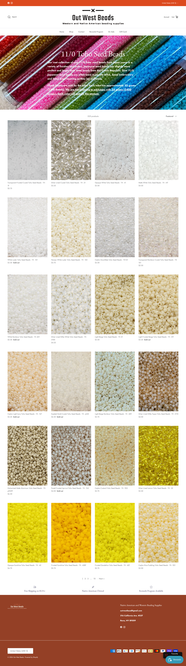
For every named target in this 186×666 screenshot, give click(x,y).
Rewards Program (96, 31)
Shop (71, 31)
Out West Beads (18, 657)
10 (95, 578)
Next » (101, 578)
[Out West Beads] (93, 17)
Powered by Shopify (31, 657)
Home (61, 31)
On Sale (111, 31)
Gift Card (123, 31)
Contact (81, 31)
